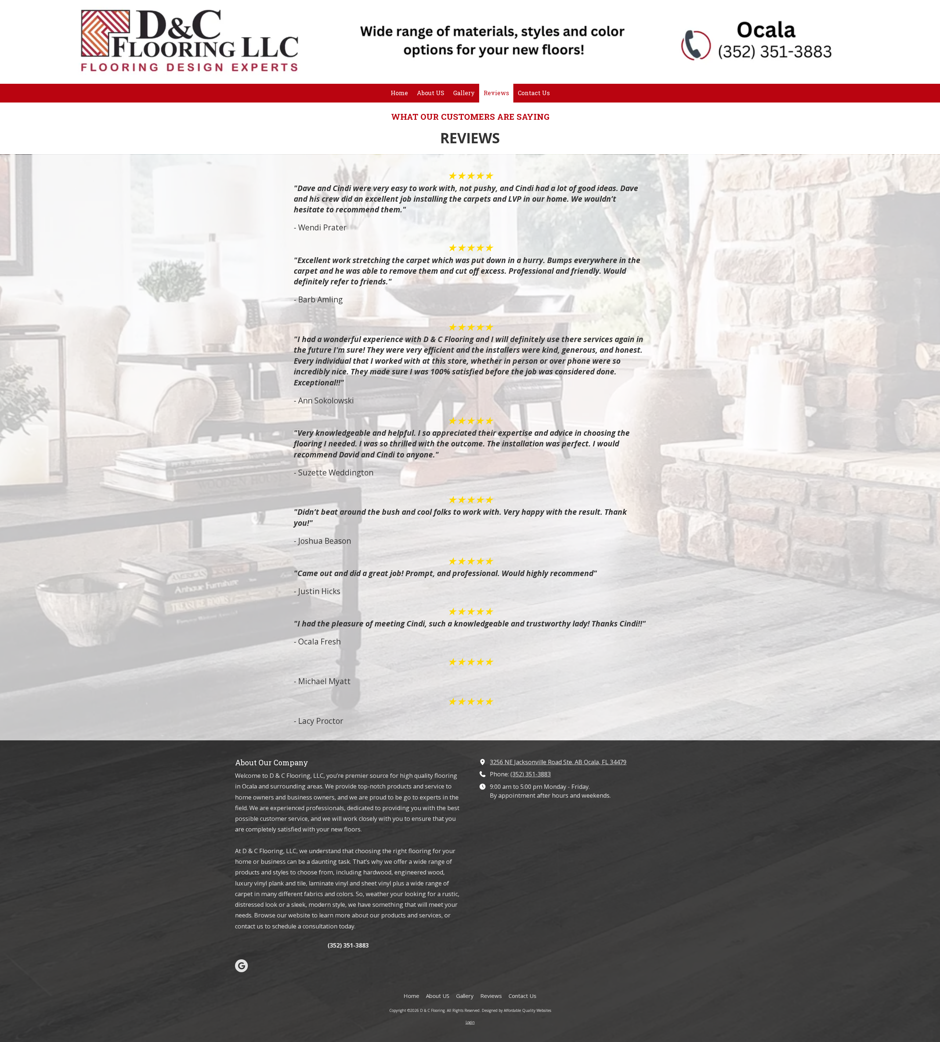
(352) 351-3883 (530, 774)
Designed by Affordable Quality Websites (516, 1010)
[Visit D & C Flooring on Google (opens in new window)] (241, 965)
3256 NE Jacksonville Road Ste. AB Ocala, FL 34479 (558, 762)
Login (470, 1022)
